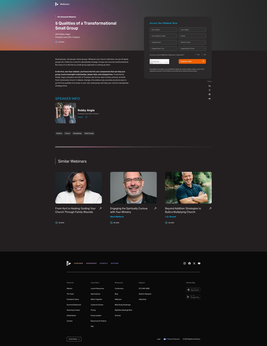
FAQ (92, 326)
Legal (158, 339)
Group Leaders (96, 315)
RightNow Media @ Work (123, 310)
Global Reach (71, 315)
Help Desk (142, 299)
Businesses (91, 263)
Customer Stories (97, 305)
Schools (104, 263)
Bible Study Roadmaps (123, 305)
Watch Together (96, 299)
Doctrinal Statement (74, 305)
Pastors (115, 263)
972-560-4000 (144, 288)
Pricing (93, 310)
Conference (119, 288)
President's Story (73, 299)
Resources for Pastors (98, 321)
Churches (78, 263)
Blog (116, 294)
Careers (69, 321)
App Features (95, 294)
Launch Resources (97, 288)
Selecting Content (73, 310)
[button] (74, 339)
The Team (70, 294)
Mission (69, 288)
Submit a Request (145, 294)
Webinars (118, 299)
